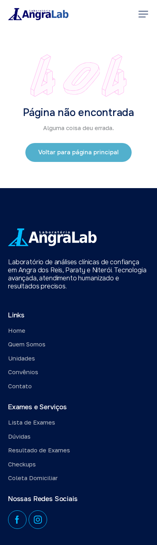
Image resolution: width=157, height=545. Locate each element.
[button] (143, 14)
